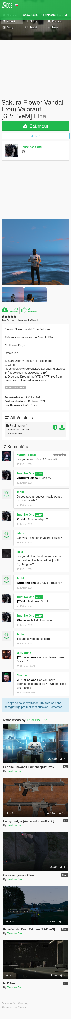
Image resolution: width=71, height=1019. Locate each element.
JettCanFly (24, 653)
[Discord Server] (23, 151)
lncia (20, 552)
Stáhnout (38, 125)
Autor (39, 473)
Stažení (14, 311)
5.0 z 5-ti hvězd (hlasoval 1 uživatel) (20, 320)
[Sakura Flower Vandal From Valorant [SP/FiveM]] (35, 252)
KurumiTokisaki (27, 455)
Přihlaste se (46, 703)
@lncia (21, 620)
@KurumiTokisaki (28, 478)
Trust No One (31, 146)
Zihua (20, 533)
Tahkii (21, 492)
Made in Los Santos (14, 1007)
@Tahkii (22, 519)
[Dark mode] (60, 15)
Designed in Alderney (15, 1003)
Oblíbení (32, 311)
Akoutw (22, 675)
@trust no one (26, 583)
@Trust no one (26, 657)
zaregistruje (12, 707)
